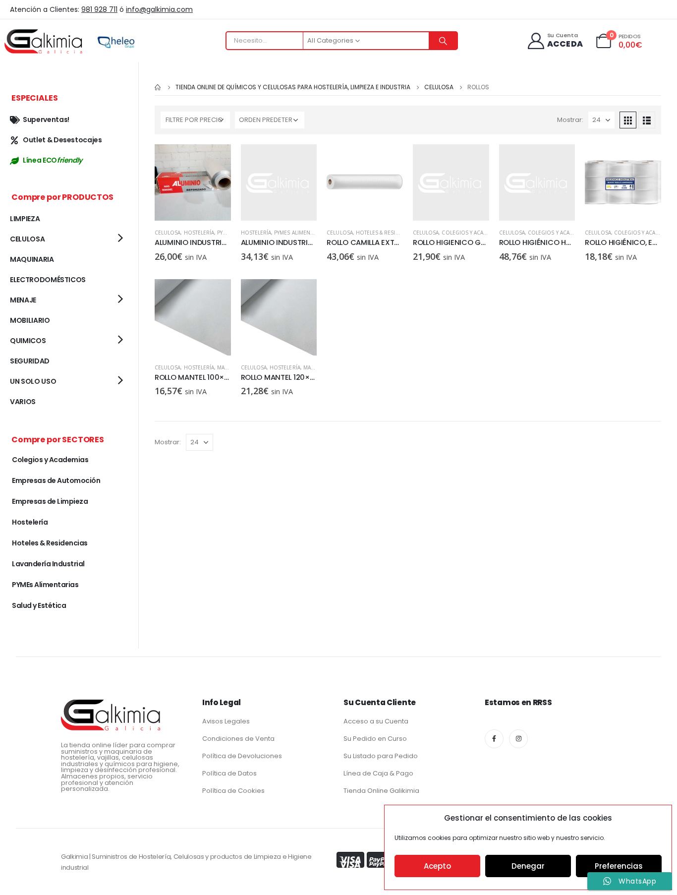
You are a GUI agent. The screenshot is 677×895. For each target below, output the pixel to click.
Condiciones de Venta (238, 738)
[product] (193, 182)
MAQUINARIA (32, 259)
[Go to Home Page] (158, 87)
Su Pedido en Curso (375, 738)
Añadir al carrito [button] (215, 161)
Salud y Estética (39, 605)
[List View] (646, 120)
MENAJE (23, 300)
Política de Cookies (233, 790)
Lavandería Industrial (48, 564)
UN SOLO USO (33, 381)
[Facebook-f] (494, 738)
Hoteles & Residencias (386, 232)
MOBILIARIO (30, 320)
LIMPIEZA (25, 219)
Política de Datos (229, 773)
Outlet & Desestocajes (62, 140)
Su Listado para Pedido (380, 756)
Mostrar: (570, 119)
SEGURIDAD (30, 361)
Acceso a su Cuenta (375, 721)
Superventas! (46, 119)
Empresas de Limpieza (50, 501)
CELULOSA (167, 232)
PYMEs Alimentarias (300, 232)
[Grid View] (628, 120)
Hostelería (199, 232)
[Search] (443, 40)
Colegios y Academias (472, 232)
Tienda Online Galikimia (381, 790)
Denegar (528, 866)
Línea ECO (52, 160)
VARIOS (23, 402)
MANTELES (229, 367)
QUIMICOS (28, 341)
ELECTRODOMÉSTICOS (48, 280)
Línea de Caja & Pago (378, 773)
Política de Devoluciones (242, 756)
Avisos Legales (226, 721)
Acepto (437, 866)
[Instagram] (518, 738)
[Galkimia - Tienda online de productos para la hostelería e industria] (44, 41)
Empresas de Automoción (56, 480)
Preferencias (619, 866)
